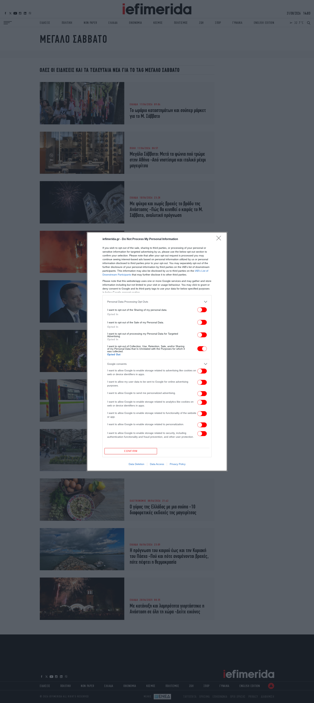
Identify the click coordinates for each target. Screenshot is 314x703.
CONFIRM (131, 451)
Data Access (157, 464)
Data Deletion (136, 464)
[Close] (219, 239)
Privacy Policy (178, 464)
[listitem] (157, 302)
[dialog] (157, 351)
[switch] (202, 309)
